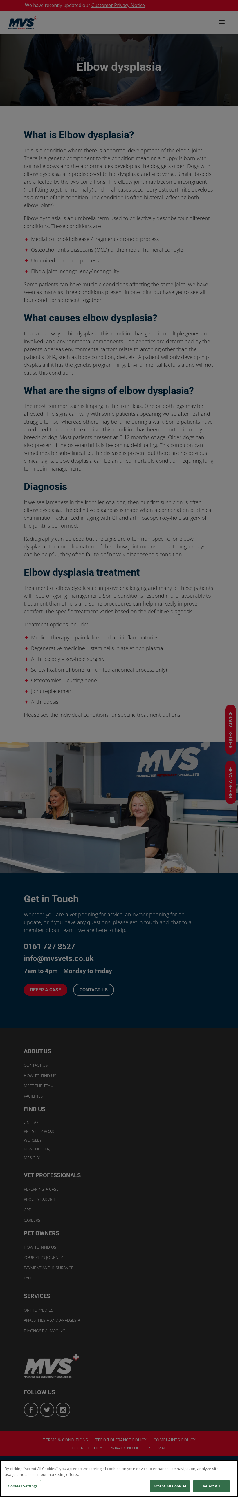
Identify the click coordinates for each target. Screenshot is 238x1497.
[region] (119, 1478)
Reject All (211, 1486)
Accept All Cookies (169, 1486)
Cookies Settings (22, 1486)
